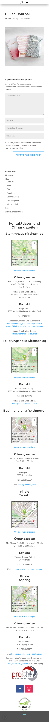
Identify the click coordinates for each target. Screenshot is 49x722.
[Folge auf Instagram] (29, 689)
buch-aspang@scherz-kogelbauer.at (26, 654)
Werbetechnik (13, 204)
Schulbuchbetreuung (13, 212)
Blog (7, 179)
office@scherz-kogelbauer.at (24, 334)
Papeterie (11, 193)
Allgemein (9, 175)
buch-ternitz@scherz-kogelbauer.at (27, 569)
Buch (9, 185)
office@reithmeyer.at (27, 484)
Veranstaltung (13, 197)
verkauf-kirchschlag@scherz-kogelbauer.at (24, 326)
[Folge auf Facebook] (20, 689)
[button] (4, 717)
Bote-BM (11, 182)
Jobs (7, 208)
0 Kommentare (24, 19)
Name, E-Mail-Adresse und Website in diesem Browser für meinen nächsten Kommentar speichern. (23, 145)
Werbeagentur (13, 200)
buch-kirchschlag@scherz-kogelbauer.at (24, 323)
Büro (9, 189)
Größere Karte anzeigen (24, 270)
